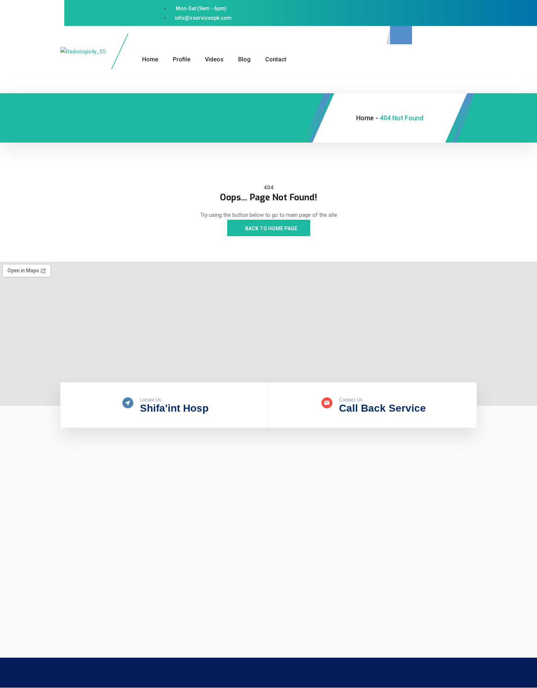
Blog (244, 59)
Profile (181, 59)
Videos (214, 59)
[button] (401, 35)
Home (150, 59)
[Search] (464, 70)
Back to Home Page (270, 228)
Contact (275, 59)
